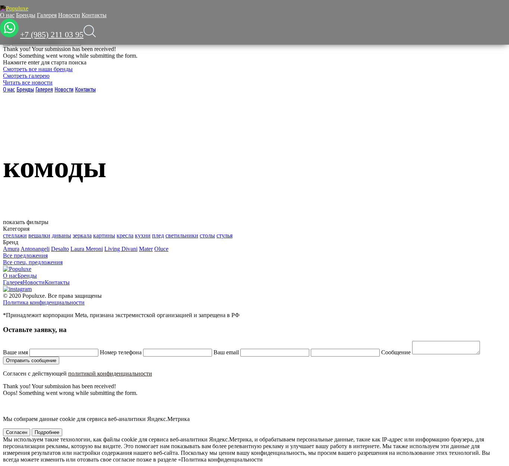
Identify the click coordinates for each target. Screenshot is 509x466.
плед (158, 235)
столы (207, 235)
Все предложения (25, 255)
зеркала (82, 235)
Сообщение (396, 352)
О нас (7, 15)
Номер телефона (121, 352)
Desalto (60, 249)
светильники (181, 235)
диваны (61, 235)
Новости (69, 15)
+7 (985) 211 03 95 (51, 34)
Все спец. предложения (33, 262)
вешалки (39, 235)
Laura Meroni (86, 249)
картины (104, 235)
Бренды (25, 15)
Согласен (16, 432)
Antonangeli (35, 249)
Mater (146, 249)
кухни (143, 235)
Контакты (94, 15)
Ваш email (226, 352)
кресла (125, 235)
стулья (224, 235)
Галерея (47, 15)
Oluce (161, 249)
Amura (11, 249)
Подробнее (47, 432)
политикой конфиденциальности (110, 373)
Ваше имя (15, 352)
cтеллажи (15, 235)
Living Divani (120, 249)
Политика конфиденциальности (44, 302)
